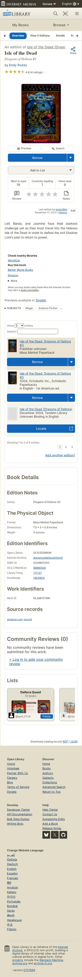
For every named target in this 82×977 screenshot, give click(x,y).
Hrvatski (12, 887)
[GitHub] (63, 835)
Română (12, 906)
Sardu (11, 910)
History (63, 212)
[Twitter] (55, 835)
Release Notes (51, 828)
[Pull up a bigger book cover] (41, 142)
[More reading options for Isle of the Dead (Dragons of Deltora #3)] (70, 170)
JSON (73, 741)
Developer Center (18, 809)
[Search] (55, 13)
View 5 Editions (40, 35)
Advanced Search (54, 787)
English (41, 300)
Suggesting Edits (53, 819)
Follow (47, 716)
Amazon (13, 275)
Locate (41, 428)
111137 (37, 572)
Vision (11, 763)
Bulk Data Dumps (18, 819)
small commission (30, 290)
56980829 (39, 567)
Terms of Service (18, 787)
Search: (11, 331)
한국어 (11, 896)
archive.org (19, 963)
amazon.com (15, 619)
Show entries (20, 325)
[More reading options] (70, 158)
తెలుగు (10, 915)
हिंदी (9, 883)
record (28, 619)
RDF (65, 741)
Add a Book (50, 823)
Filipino (11, 929)
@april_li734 (23, 716)
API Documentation (19, 814)
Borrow (37, 158)
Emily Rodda (18, 65)
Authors (47, 773)
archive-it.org (43, 963)
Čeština (12, 859)
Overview (18, 35)
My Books (20, 25)
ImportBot (61, 209)
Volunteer (13, 768)
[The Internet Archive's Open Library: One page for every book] (18, 13)
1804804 (39, 577)
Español (12, 873)
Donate (49, 4)
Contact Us (49, 814)
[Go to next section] (77, 35)
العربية (11, 855)
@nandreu (74, 716)
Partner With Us (17, 773)
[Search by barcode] (65, 13)
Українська (14, 920)
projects (17, 960)
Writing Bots (15, 823)
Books (46, 768)
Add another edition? (60, 455)
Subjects (48, 777)
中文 (10, 924)
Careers (12, 777)
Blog (10, 782)
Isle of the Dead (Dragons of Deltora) (46, 409)
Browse (59, 25)
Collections (49, 782)
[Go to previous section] (5, 35)
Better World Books (20, 269)
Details (60, 35)
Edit (73, 210)
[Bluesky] (46, 835)
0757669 (29, 970)
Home (46, 763)
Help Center (50, 809)
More (14, 280)
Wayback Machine (51, 960)
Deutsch (12, 864)
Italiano (11, 892)
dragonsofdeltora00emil (48, 557)
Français (12, 878)
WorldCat (14, 260)
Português (14, 901)
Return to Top (51, 791)
